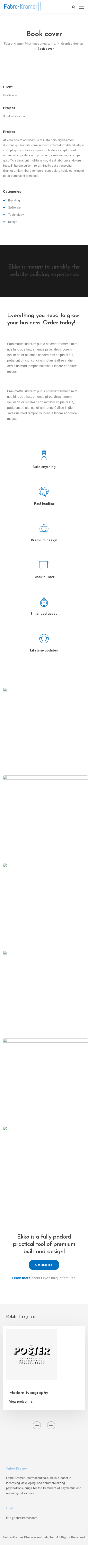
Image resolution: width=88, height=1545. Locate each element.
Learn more (21, 1278)
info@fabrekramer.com (21, 1518)
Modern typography (28, 1393)
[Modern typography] (31, 1354)
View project (18, 1401)
